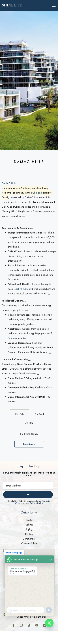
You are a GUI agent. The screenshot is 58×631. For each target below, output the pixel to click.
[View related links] (32, 228)
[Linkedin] (44, 625)
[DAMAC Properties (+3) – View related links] (50, 353)
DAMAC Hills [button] (9, 183)
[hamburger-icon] (52, 5)
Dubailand (36, 192)
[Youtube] (37, 625)
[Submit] (28, 494)
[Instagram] (21, 625)
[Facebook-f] (14, 625)
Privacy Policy (36, 503)
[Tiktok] (29, 625)
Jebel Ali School (22, 289)
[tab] (19, 414)
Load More (29, 444)
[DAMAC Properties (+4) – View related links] (23, 216)
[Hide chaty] (49, 623)
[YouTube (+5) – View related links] (49, 294)
